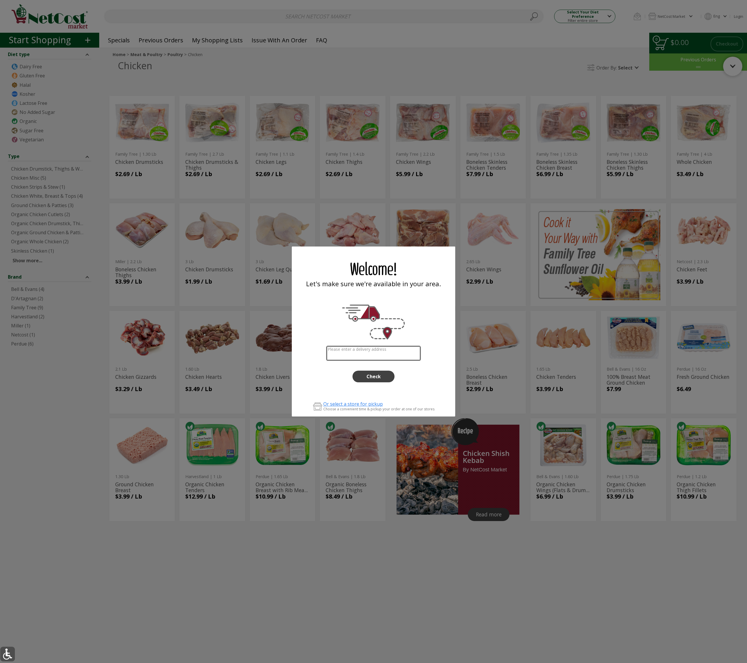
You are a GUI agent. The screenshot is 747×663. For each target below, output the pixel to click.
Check (373, 376)
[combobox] (373, 353)
